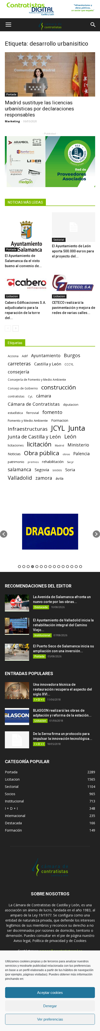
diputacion (70, 404)
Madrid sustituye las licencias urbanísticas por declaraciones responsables (39, 109)
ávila (59, 478)
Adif (25, 356)
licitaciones (16, 445)
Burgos (72, 355)
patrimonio (16, 462)
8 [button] (50, 566)
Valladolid (20, 477)
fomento (52, 412)
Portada (11, 94)
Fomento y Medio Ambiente (28, 420)
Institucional (42, 635)
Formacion (59, 420)
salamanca (19, 469)
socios (57, 470)
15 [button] (80, 566)
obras (66, 454)
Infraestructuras (28, 428)
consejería (18, 371)
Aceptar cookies (50, 992)
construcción (58, 387)
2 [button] (23, 566)
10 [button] (58, 566)
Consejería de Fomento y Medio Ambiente (37, 379)
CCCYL (69, 364)
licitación (39, 444)
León (70, 436)
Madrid (59, 445)
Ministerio (78, 444)
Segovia (42, 469)
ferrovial (32, 413)
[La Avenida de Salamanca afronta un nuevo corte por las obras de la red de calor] (17, 602)
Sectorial (58, 239)
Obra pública (41, 452)
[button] (93, 24)
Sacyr (70, 462)
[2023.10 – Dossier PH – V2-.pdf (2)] (50, 161)
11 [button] (63, 566)
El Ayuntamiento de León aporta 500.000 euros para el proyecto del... (73, 251)
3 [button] (28, 566)
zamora (43, 477)
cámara (43, 395)
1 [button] (19, 566)
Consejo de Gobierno (23, 388)
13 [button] (71, 566)
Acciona (13, 356)
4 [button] (32, 566)
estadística (15, 413)
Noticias (14, 454)
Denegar (50, 1006)
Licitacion (12, 296)
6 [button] (41, 566)
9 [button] (54, 566)
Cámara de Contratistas (34, 403)
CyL (30, 396)
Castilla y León (47, 363)
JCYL (58, 428)
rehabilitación (53, 461)
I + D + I (39, 699)
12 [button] (67, 566)
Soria (70, 469)
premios (33, 462)
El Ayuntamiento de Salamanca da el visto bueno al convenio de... (23, 261)
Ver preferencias (50, 1019)
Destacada (41, 607)
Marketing (12, 121)
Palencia (81, 453)
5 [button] (36, 566)
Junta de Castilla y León (34, 436)
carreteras (19, 363)
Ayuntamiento (45, 355)
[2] (50, 9)
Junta (76, 428)
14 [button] (76, 566)
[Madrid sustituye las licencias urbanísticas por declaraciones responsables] (50, 74)
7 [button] (45, 566)
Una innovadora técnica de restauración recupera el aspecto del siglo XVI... (62, 689)
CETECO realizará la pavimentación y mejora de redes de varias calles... (73, 308)
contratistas (16, 396)
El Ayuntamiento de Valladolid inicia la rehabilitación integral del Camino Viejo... (63, 625)
